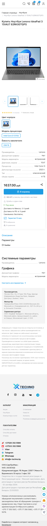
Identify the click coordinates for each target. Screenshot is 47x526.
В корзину (25, 192)
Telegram (9, 453)
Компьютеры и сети (10, 416)
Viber (7, 449)
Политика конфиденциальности (34, 419)
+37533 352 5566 (13, 446)
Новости (26, 412)
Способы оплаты (9, 429)
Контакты (26, 416)
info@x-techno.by (13, 459)
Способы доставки (9, 433)
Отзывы (6, 436)
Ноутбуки (6, 412)
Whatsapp (9, 456)
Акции (5, 409)
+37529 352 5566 (13, 443)
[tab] (23, 235)
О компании (27, 409)
